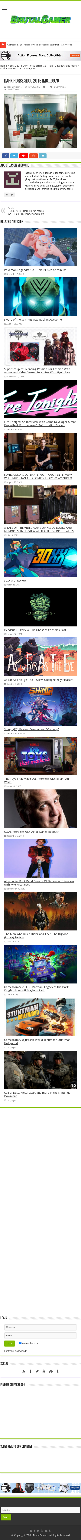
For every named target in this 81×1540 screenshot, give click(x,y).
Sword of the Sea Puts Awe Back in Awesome (33, 319)
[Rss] (24, 1371)
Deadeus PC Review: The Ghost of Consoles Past (35, 630)
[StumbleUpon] (51, 1371)
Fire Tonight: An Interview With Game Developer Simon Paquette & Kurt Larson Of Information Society (40, 423)
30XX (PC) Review (15, 580)
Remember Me (29, 1343)
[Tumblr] (57, 1371)
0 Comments (60, 87)
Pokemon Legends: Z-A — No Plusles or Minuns (35, 270)
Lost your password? (15, 1351)
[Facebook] (30, 1371)
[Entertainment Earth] (40, 56)
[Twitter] (37, 1371)
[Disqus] (40, 1165)
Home (3, 65)
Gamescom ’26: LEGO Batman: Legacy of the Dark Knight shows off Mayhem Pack (36, 988)
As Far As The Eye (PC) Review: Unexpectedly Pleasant (38, 680)
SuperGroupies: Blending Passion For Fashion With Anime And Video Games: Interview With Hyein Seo (37, 370)
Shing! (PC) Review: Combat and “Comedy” (31, 729)
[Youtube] (44, 1371)
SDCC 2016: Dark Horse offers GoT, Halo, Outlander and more (43, 65)
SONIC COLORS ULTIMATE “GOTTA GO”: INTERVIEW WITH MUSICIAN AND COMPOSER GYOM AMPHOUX (38, 476)
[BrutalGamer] (40, 19)
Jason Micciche (14, 87)
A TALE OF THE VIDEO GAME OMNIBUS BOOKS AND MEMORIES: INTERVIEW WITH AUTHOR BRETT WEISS (39, 529)
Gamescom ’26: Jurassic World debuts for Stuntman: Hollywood (39, 44)
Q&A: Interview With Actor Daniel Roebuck (31, 831)
